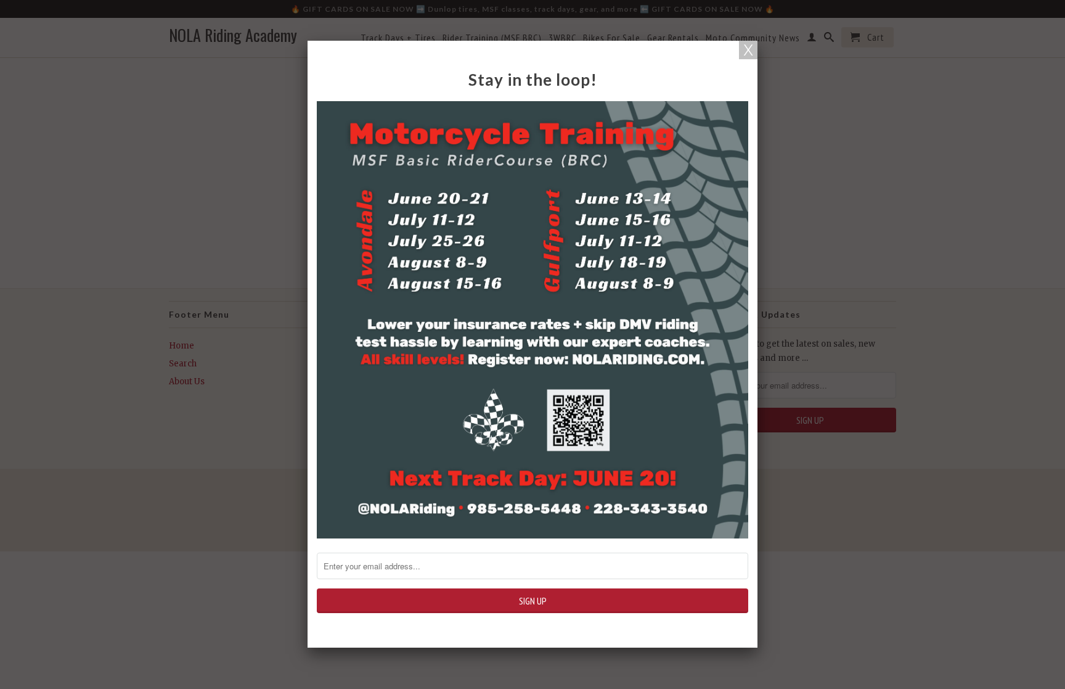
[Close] (748, 50)
